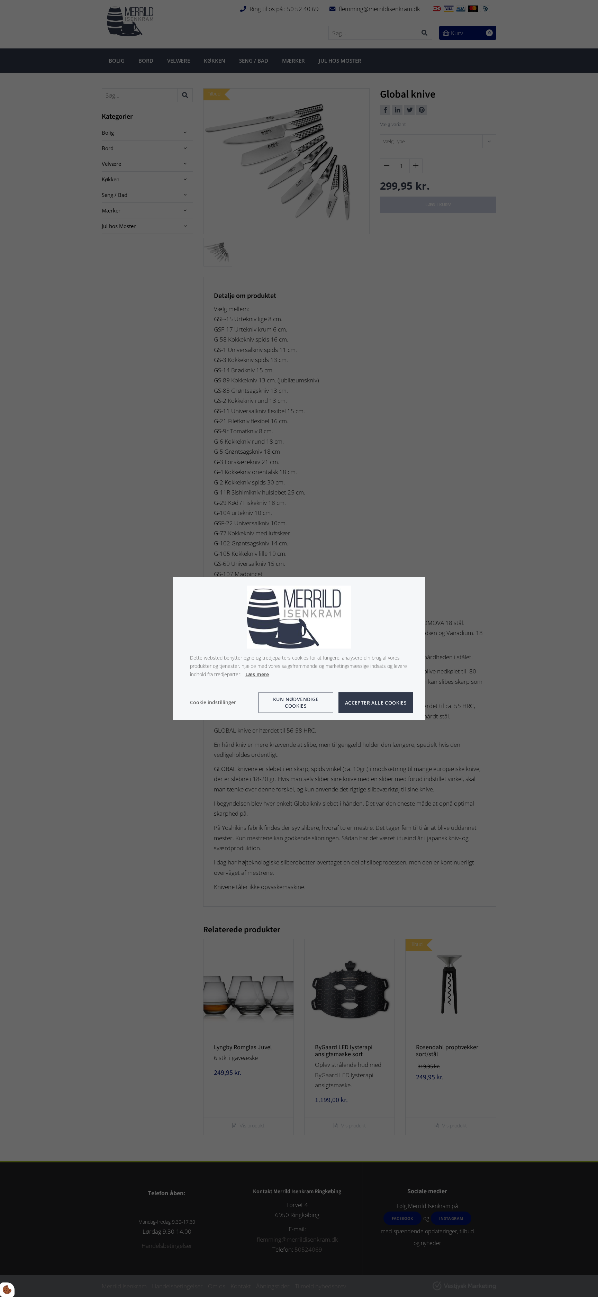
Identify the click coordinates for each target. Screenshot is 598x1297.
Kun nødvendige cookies (296, 702)
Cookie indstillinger (213, 702)
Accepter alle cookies (376, 702)
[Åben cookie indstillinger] (7, 1289)
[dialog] (299, 648)
